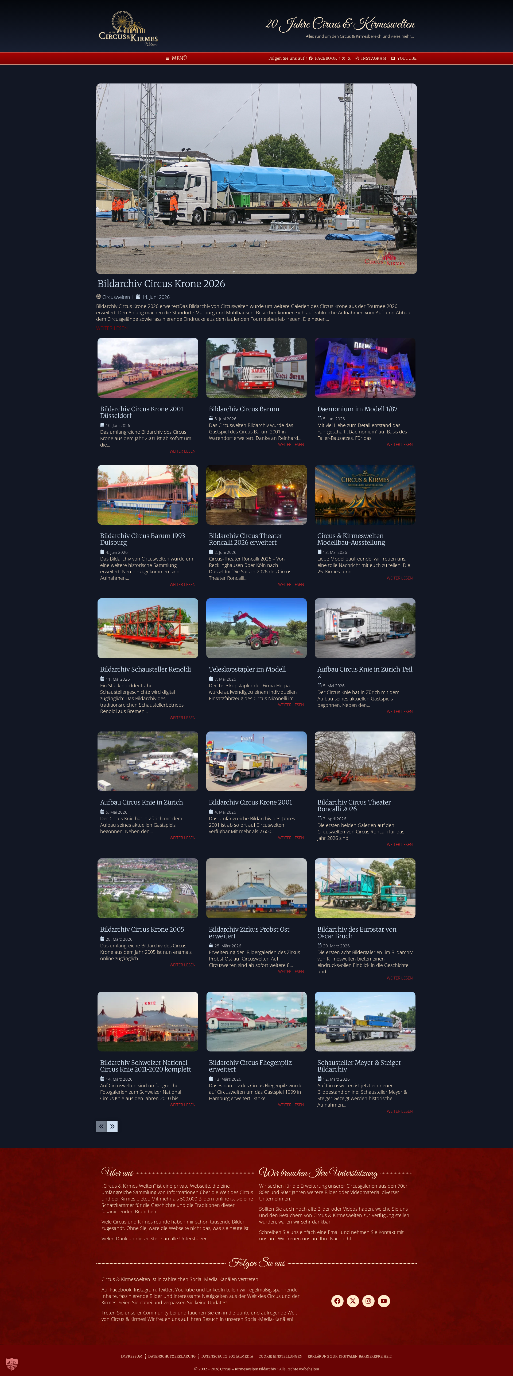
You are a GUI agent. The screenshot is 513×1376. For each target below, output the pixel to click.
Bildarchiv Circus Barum (244, 409)
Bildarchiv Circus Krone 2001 (250, 802)
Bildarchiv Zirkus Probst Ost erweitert (249, 932)
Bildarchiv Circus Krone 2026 (161, 284)
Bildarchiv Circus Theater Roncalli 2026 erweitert (245, 539)
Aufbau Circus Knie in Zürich (141, 802)
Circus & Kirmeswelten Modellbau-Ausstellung (351, 539)
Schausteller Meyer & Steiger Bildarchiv (359, 1066)
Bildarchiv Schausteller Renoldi (145, 669)
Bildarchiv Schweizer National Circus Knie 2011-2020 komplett (145, 1066)
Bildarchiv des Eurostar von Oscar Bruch (357, 932)
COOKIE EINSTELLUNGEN (280, 1356)
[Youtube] (384, 1301)
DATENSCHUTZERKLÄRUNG (172, 1356)
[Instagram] (368, 1301)
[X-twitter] (353, 1301)
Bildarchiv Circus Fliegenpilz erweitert (250, 1066)
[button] (176, 58)
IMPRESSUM (132, 1356)
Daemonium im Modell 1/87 (357, 409)
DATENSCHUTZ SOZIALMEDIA (227, 1356)
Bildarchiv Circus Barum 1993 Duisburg (142, 539)
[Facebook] (337, 1301)
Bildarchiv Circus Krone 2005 (142, 929)
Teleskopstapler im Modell (247, 669)
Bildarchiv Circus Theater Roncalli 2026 (354, 805)
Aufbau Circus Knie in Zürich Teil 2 (365, 672)
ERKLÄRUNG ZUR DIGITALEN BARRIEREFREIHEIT (350, 1356)
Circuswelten (116, 297)
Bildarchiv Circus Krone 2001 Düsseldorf (141, 412)
